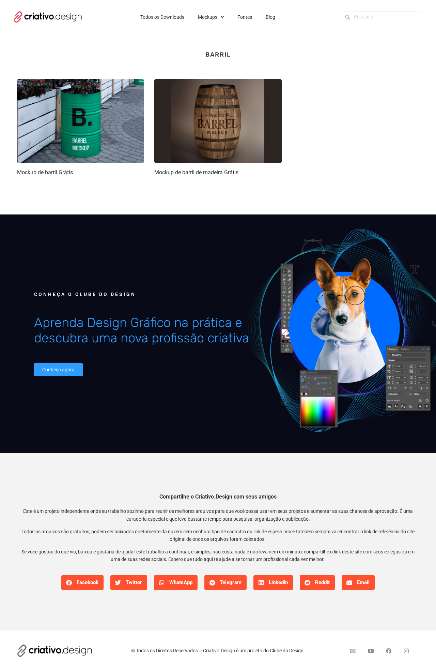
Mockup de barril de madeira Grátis (196, 172)
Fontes (244, 17)
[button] (82, 582)
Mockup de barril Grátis (45, 172)
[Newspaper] (353, 650)
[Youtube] (370, 650)
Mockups (207, 17)
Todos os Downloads (162, 17)
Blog (270, 17)
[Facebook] (388, 650)
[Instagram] (406, 650)
